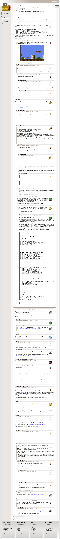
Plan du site (47, 533)
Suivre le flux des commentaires (20, 516)
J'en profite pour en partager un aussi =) (22, 386)
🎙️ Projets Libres (48, 1)
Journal (17, 6)
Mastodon (27, 65)
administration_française (21, 527)
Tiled (47, 149)
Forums (38, 1)
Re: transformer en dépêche (7, 524)
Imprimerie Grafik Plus (35, 533)
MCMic (19, 309)
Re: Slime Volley (20, 319)
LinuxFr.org (6, 6)
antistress (19, 360)
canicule (19, 528)
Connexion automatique (6, 19)
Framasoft (33, 530)
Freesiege (17, 341)
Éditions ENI (33, 528)
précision (17, 401)
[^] (16, 64)
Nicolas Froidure (20, 416)
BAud (18, 402)
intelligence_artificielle (21, 524)
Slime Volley (18, 308)
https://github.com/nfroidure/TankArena (30, 422)
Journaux (32, 1)
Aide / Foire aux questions (49, 527)
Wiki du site (47, 529)
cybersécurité (20, 533)
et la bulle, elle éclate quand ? (8, 528)
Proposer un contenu (6, 13)
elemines (17, 334)
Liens (35, 1)
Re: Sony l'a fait (6, 530)
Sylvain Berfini (19, 387)
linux (19, 529)
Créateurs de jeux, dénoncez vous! (30, 6)
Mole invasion (18, 99)
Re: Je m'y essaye (21, 64)
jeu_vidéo (24, 8)
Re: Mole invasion (20, 110)
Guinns (21, 155)
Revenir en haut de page (16, 519)
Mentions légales (48, 524)
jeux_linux (21, 8)
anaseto (19, 342)
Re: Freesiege (19, 349)
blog (26, 397)
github (47, 397)
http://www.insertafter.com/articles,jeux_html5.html (37, 424)
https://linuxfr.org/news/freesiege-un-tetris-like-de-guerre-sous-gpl (26, 355)
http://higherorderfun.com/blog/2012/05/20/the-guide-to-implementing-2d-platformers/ (33, 92)
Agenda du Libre (34, 524)
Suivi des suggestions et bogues (50, 528)
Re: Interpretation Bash (7, 533)
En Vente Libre (34, 529)
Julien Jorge (21, 196)
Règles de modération (49, 530)
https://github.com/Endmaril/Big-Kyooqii (37, 494)
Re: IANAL (5, 529)
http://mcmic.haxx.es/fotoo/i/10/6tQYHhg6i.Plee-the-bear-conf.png (30, 328)
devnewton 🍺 (20, 7)
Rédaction (42, 1)
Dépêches (28, 1)
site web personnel (24, 7)
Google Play (22, 392)
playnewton (21, 485)
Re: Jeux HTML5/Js (20, 430)
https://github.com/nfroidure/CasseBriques (43, 422)
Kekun (20, 65)
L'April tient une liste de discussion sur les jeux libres (24, 359)
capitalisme (19, 530)
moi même (21, 107)
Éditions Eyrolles (34, 527)
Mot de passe (4, 17)
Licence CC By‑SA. (37, 7)
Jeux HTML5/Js (18, 415)
